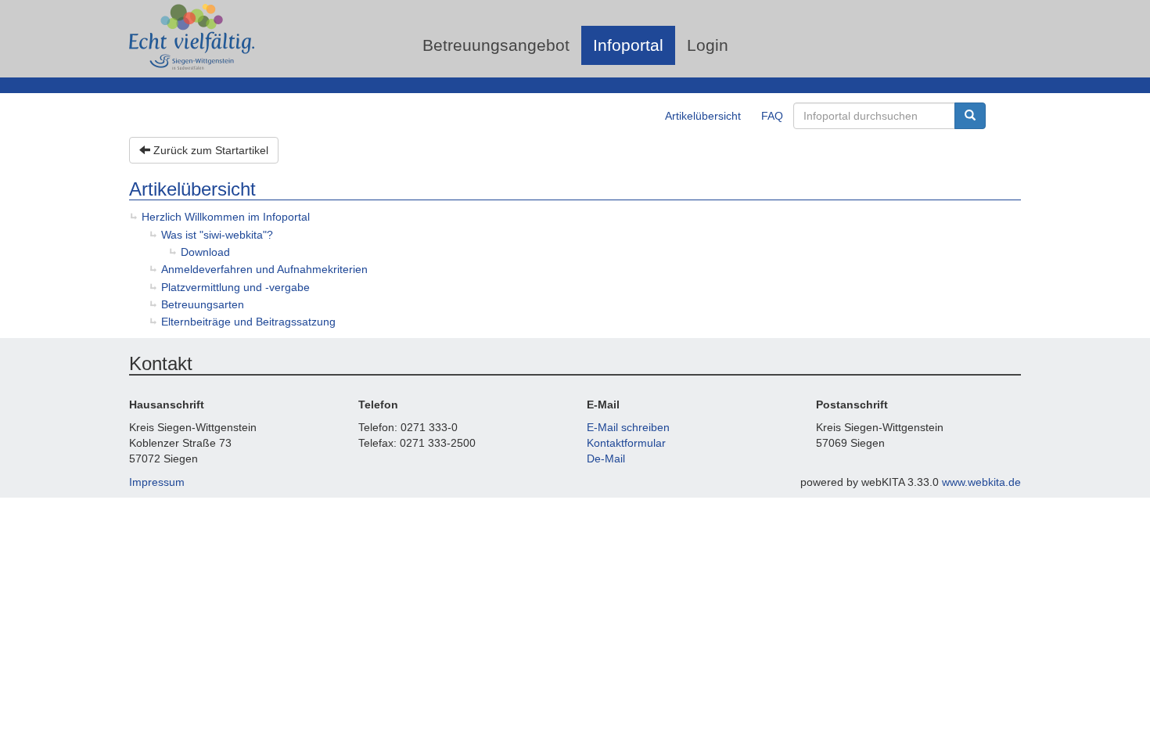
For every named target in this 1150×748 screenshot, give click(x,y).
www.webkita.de (981, 482)
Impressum (157, 482)
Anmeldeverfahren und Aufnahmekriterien (264, 269)
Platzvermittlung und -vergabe (235, 287)
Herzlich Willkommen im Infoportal (226, 216)
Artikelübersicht (703, 116)
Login (707, 45)
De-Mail (606, 458)
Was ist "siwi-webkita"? (217, 234)
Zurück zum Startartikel (209, 150)
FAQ (772, 116)
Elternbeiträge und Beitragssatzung (248, 321)
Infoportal (628, 45)
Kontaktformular (626, 443)
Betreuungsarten (202, 304)
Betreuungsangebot (496, 45)
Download (205, 252)
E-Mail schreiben (628, 427)
